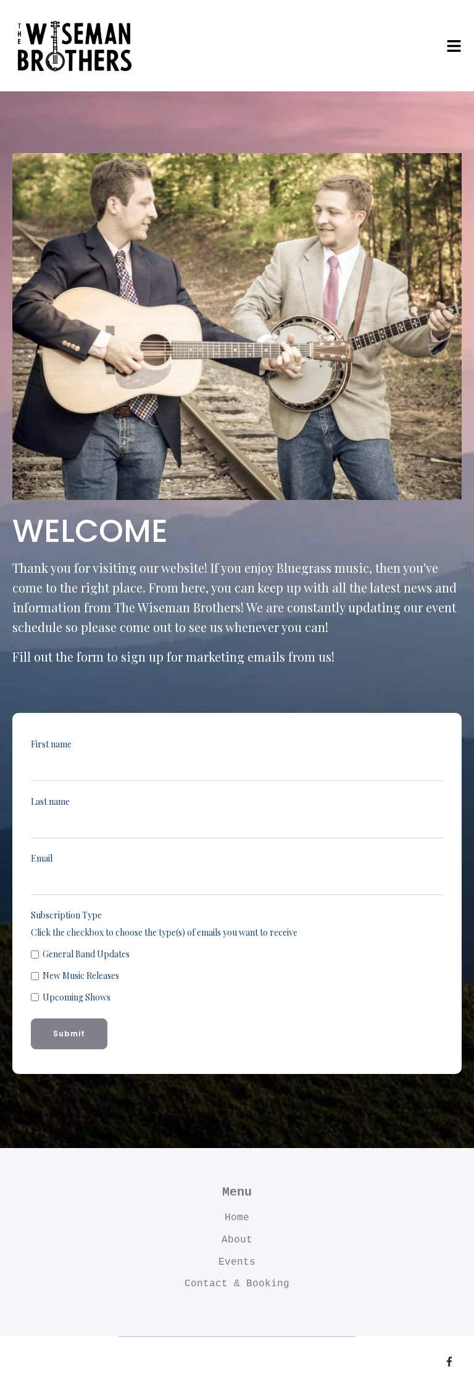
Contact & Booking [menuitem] (237, 1283)
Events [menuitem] (237, 1262)
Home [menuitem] (237, 1217)
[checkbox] (237, 975)
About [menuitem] (237, 1240)
